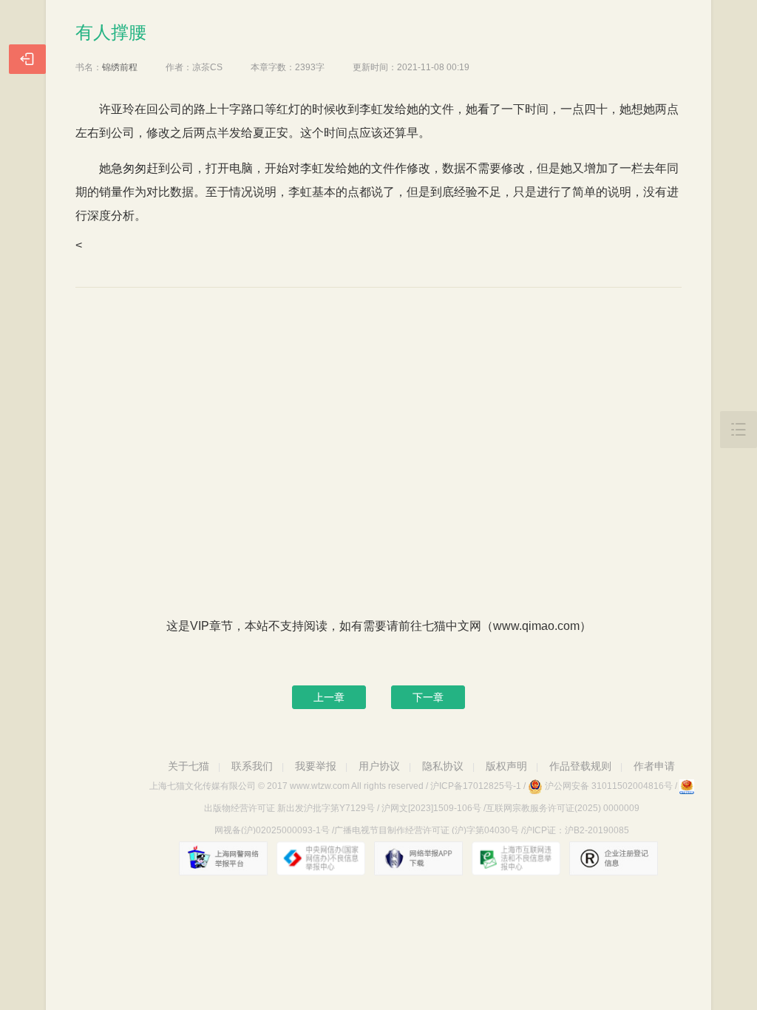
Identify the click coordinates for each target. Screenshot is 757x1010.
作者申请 (654, 766)
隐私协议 (443, 766)
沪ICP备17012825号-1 (475, 786)
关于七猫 (188, 766)
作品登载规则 (580, 766)
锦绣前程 (120, 67)
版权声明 (506, 766)
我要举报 (315, 766)
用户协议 (379, 766)
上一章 (328, 697)
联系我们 (252, 766)
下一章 (428, 697)
